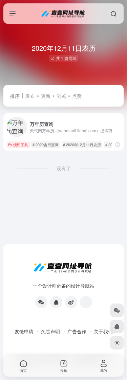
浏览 (61, 95)
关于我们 (103, 331)
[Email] (86, 302)
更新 (45, 95)
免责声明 (50, 331)
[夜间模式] (117, 343)
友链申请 (24, 331)
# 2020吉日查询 (46, 144)
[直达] (117, 144)
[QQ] (56, 302)
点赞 (77, 95)
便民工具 (20, 144)
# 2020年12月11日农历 (82, 144)
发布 (30, 95)
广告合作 (76, 331)
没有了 (64, 168)
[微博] (71, 302)
